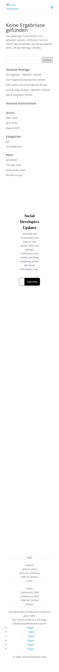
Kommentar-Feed (15, 170)
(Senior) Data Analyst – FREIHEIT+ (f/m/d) (28, 89)
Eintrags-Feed (13, 165)
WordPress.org (14, 175)
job (7, 141)
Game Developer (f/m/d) (19, 94)
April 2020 (11, 122)
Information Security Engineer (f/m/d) (26, 84)
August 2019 (13, 128)
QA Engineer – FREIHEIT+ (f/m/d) (23, 74)
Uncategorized (14, 146)
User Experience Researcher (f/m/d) (25, 79)
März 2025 (11, 117)
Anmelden (11, 159)
